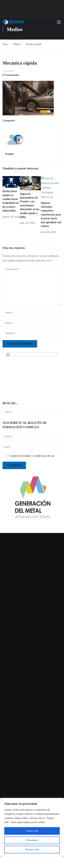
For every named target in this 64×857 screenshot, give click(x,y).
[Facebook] (20, 120)
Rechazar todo (32, 849)
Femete (9, 153)
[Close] (60, 801)
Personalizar (32, 840)
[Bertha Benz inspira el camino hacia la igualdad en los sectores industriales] (11, 181)
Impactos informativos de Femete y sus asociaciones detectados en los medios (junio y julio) (29, 205)
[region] (32, 827)
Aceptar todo (32, 831)
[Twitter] (28, 120)
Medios (16, 44)
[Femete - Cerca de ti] (14, 22)
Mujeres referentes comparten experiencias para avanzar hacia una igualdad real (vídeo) (51, 214)
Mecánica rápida (33, 44)
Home (5, 44)
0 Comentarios (11, 75)
